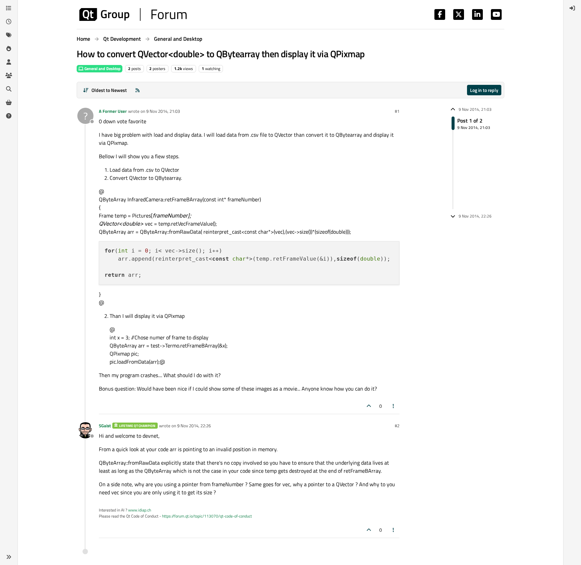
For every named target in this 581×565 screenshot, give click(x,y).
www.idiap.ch (139, 510)
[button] (9, 557)
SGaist (105, 425)
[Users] (9, 62)
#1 (397, 111)
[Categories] (9, 8)
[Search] (9, 89)
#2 (397, 425)
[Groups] (9, 75)
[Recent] (9, 21)
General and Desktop (102, 68)
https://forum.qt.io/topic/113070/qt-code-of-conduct (207, 516)
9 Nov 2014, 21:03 (163, 111)
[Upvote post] (369, 406)
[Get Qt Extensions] (9, 102)
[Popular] (9, 48)
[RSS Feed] (137, 90)
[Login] (572, 8)
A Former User (113, 111)
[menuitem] (572, 8)
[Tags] (9, 35)
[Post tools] (394, 406)
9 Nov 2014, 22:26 (194, 425)
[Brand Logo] (133, 14)
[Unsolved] (9, 115)
